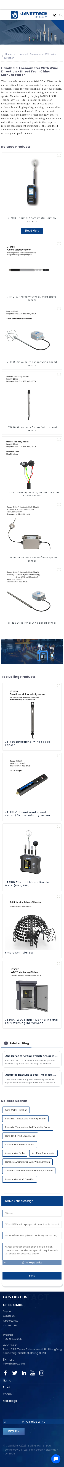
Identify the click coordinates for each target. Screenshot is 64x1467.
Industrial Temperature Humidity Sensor (25, 1118)
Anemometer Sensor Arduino (19, 1144)
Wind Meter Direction (16, 1110)
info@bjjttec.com (14, 1363)
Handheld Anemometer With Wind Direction (27, 1162)
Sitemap (51, 1449)
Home (8, 54)
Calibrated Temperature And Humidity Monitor (29, 1170)
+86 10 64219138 (12, 1339)
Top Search (36, 1449)
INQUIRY (13, 1431)
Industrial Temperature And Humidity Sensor (27, 1127)
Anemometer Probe (15, 1153)
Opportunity (10, 1320)
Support (8, 1311)
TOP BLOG (9, 1453)
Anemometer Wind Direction (19, 1179)
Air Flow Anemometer (43, 1153)
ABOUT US (9, 1316)
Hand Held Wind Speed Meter (20, 1136)
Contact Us (10, 1325)
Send (32, 1275)
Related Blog (19, 1043)
